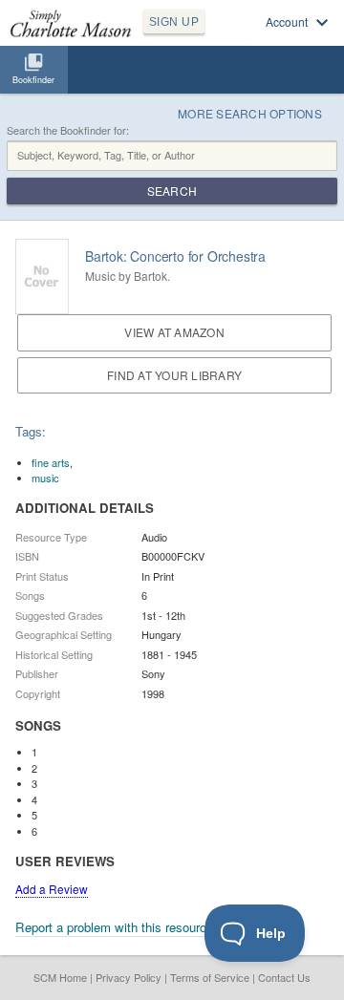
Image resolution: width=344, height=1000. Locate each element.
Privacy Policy (128, 977)
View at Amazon (174, 332)
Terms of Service (209, 977)
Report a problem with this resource (114, 927)
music (45, 477)
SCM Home (60, 977)
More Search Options (250, 113)
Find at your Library (174, 375)
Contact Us (284, 977)
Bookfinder (33, 80)
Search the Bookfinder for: (68, 130)
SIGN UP (174, 22)
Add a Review (51, 889)
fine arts (51, 462)
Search (172, 190)
